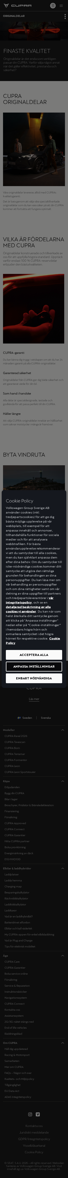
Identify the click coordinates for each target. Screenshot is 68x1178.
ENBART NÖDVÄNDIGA (34, 678)
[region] (34, 589)
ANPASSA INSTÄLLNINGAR (34, 666)
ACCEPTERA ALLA (34, 655)
